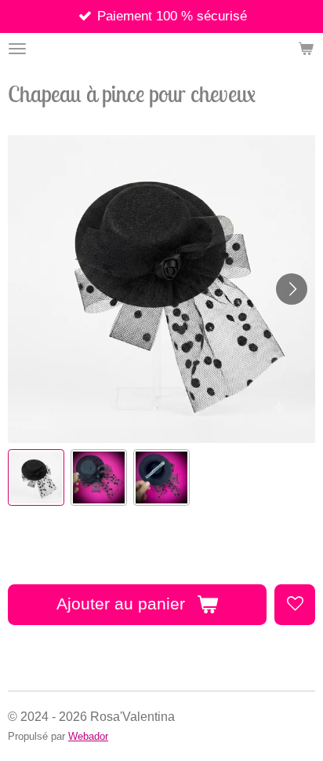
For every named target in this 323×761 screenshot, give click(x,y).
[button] (36, 477)
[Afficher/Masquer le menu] (17, 48)
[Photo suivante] (291, 289)
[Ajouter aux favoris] (294, 604)
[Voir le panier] (306, 48)
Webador (88, 736)
